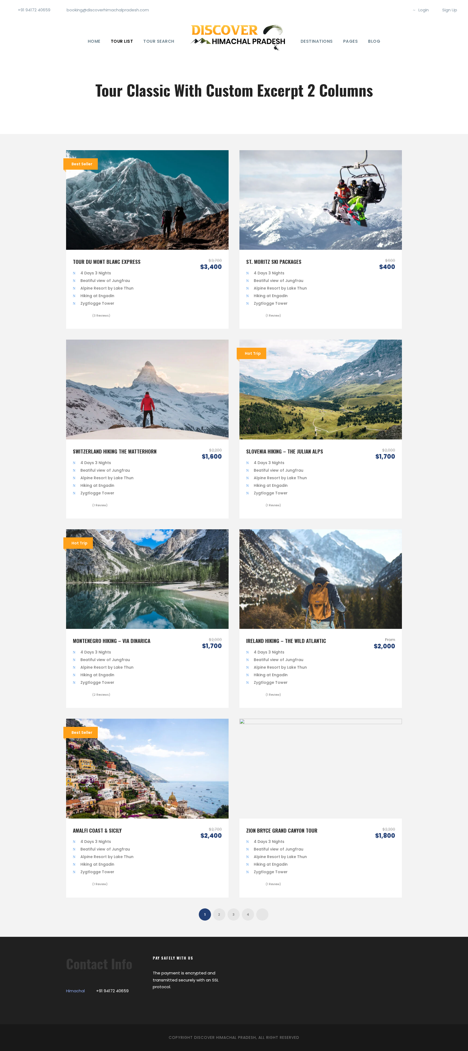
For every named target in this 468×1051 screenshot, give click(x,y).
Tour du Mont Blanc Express (107, 261)
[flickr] (393, 10)
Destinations (317, 41)
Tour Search (158, 41)
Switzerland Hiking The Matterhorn (115, 451)
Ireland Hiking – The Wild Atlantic (286, 640)
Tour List (122, 41)
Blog (374, 41)
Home (94, 41)
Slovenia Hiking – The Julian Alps (284, 451)
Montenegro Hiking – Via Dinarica (111, 640)
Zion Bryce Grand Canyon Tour (281, 830)
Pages (350, 41)
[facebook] (384, 10)
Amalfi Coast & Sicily (97, 830)
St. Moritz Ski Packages (273, 261)
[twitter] (402, 10)
